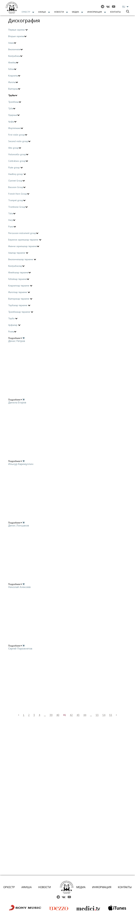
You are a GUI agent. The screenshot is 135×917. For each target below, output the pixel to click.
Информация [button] (94, 11)
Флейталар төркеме (18, 272)
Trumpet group (15, 200)
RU (123, 6)
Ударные (12, 115)
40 (57, 715)
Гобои (11, 69)
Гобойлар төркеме (17, 279)
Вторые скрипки (16, 36)
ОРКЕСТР (9, 887)
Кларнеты (13, 75)
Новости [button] (59, 11)
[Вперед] (116, 715)
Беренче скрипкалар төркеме (23, 239)
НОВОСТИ (44, 887)
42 (71, 715)
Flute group (14, 167)
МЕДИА (80, 887)
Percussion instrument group (22, 233)
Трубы (11, 95)
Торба (11, 318)
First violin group (16, 134)
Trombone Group (16, 206)
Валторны (13, 88)
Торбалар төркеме (18, 305)
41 (64, 715)
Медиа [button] (75, 11)
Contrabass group (17, 160)
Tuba (10, 213)
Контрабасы (14, 55)
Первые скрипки (16, 29)
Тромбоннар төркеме (19, 311)
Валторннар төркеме (19, 298)
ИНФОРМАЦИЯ (101, 887)
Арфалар (13, 324)
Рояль (11, 331)
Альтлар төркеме (17, 252)
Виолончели (14, 49)
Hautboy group (16, 174)
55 (110, 715)
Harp (10, 220)
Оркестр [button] (26, 11)
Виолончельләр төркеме (21, 259)
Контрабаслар (15, 265)
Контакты (115, 11)
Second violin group (18, 141)
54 (103, 715)
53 (97, 715)
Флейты (12, 62)
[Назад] (18, 715)
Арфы (11, 121)
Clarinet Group (15, 180)
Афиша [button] (42, 11)
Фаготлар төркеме (18, 292)
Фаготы (12, 82)
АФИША (26, 887)
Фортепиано (14, 128)
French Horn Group (17, 193)
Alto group (13, 147)
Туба (10, 108)
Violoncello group (17, 154)
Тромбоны (13, 101)
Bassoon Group (15, 187)
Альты (11, 42)
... (45, 715)
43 (78, 715)
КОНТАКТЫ (125, 887)
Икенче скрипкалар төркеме (22, 246)
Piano (11, 226)
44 (84, 715)
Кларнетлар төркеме (19, 285)
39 (51, 715)
